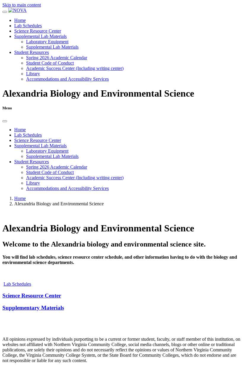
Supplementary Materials (33, 308)
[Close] (4, 121)
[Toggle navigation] (4, 12)
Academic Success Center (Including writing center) (75, 68)
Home (20, 20)
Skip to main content (21, 4)
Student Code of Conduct (50, 62)
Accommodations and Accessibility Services (67, 78)
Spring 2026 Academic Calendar (56, 57)
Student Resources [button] (31, 52)
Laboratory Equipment (47, 41)
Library (33, 73)
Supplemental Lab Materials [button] (40, 36)
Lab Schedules (28, 25)
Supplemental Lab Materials (52, 46)
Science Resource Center (37, 30)
